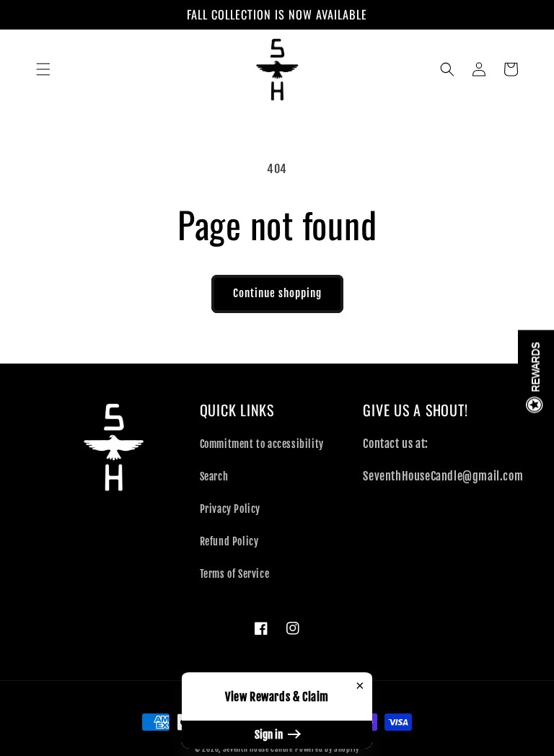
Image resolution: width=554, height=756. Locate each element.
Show (536, 378)
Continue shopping (277, 293)
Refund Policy (229, 541)
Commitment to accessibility (262, 444)
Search (214, 476)
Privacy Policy (230, 509)
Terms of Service (235, 574)
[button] (43, 69)
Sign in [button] (270, 735)
